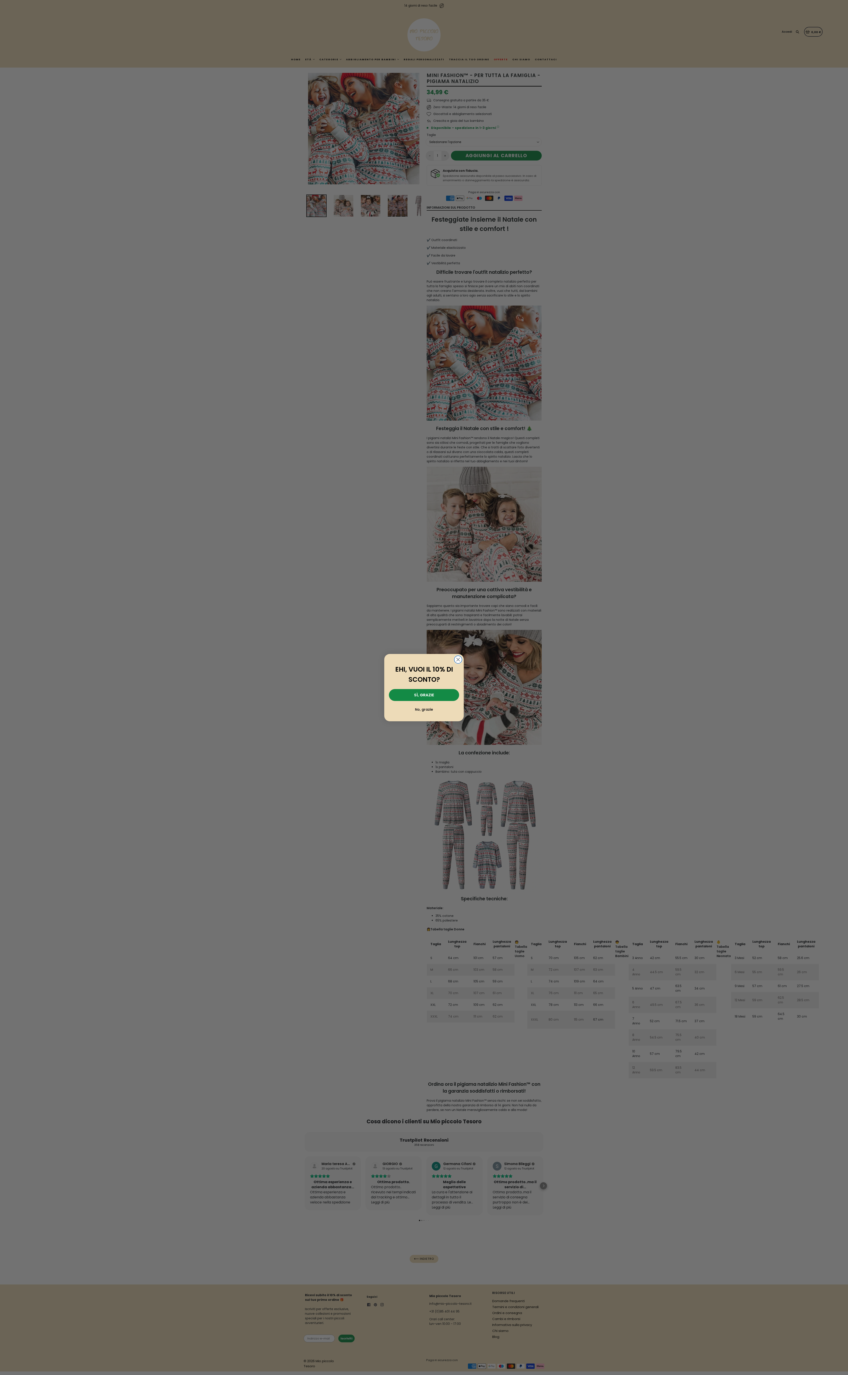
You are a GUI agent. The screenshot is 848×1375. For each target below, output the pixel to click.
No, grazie (424, 709)
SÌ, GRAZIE (424, 695)
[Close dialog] (458, 659)
